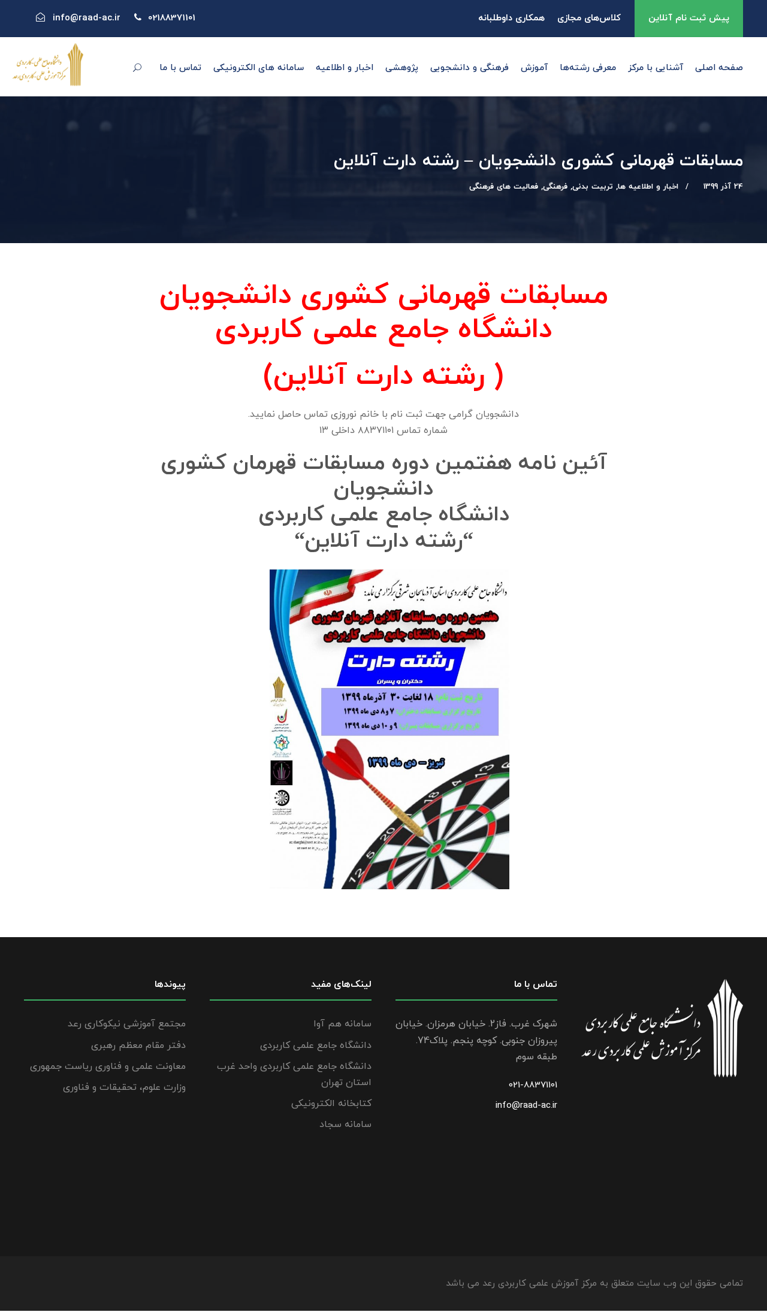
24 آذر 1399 (723, 186)
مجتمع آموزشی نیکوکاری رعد (127, 1024)
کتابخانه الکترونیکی (331, 1103)
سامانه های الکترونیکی (258, 68)
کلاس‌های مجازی (589, 18)
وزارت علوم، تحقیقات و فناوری (124, 1087)
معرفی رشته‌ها (588, 68)
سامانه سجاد (345, 1124)
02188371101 (171, 18)
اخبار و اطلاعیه (344, 68)
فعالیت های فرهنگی (503, 186)
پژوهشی (401, 68)
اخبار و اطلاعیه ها (648, 186)
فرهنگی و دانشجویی (469, 68)
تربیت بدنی (592, 186)
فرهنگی (555, 186)
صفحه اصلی (719, 68)
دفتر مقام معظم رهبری (138, 1045)
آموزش (534, 68)
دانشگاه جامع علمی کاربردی (316, 1045)
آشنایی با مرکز (655, 68)
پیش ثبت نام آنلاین (688, 18)
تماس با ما (180, 68)
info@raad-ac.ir (526, 1105)
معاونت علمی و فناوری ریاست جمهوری (108, 1066)
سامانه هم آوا (342, 1024)
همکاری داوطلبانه (511, 18)
